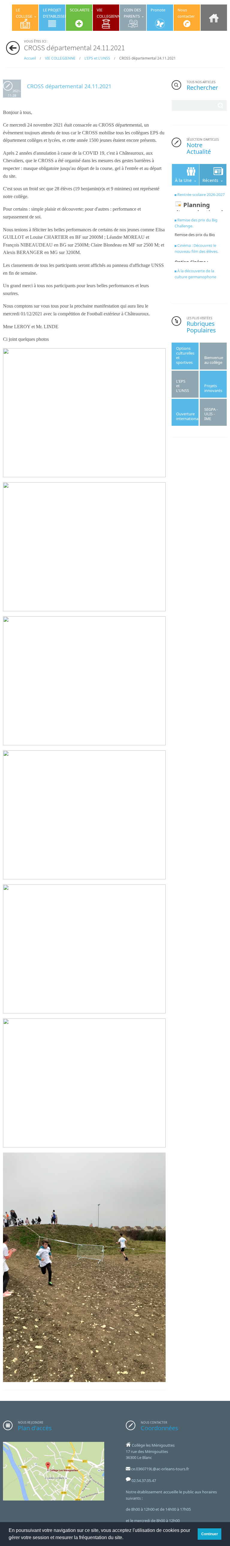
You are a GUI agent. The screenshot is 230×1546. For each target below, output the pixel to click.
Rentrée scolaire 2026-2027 (201, 194)
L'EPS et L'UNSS (97, 58)
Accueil (30, 58)
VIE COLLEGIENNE (60, 58)
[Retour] (13, 48)
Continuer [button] (209, 1534)
